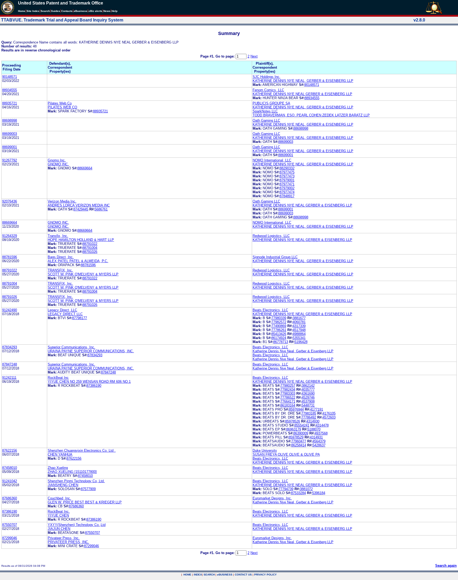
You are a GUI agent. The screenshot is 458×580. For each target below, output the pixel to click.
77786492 (308, 417)
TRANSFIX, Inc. (60, 270)
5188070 (313, 429)
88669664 (84, 168)
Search (45, 11)
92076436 (9, 201)
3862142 (308, 386)
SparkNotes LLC (265, 111)
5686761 (101, 209)
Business (80, 11)
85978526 (292, 421)
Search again (446, 566)
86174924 (278, 338)
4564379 (318, 441)
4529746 (308, 397)
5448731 (308, 405)
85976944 (296, 409)
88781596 (9, 257)
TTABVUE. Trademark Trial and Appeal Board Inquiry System (62, 20)
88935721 (9, 103)
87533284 (298, 493)
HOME (187, 574)
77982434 (287, 390)
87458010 (9, 468)
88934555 (9, 90)
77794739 (286, 489)
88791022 (89, 244)
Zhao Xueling (58, 468)
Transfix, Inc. (58, 236)
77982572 (278, 322)
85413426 (278, 334)
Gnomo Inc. (57, 160)
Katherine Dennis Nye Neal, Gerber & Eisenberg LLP (293, 351)
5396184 (318, 493)
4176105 (329, 413)
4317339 (299, 326)
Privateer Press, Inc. (64, 538)
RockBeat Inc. (59, 511)
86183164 (287, 405)
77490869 (278, 326)
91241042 (9, 481)
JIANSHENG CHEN (63, 485)
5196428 (300, 342)
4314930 (312, 421)
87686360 (9, 498)
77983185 (308, 413)
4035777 (308, 390)
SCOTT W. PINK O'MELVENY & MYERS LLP (83, 274)
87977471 (287, 184)
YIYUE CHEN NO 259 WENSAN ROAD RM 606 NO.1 (89, 382)
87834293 (9, 347)
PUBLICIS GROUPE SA (271, 103)
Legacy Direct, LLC (62, 310)
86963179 (293, 429)
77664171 (287, 401)
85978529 (296, 437)
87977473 (287, 176)
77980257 (287, 386)
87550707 (9, 525)
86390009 (300, 433)
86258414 (298, 445)
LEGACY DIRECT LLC (65, 314)
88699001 (9, 147)
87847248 (9, 364)
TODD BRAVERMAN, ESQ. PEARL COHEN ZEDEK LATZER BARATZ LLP (311, 115)
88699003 (9, 134)
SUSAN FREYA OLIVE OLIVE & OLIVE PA (286, 454)
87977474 (287, 192)
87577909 (88, 489)
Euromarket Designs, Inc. (272, 498)
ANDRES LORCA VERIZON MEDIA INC (79, 205)
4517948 (299, 330)
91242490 (9, 310)
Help (114, 11)
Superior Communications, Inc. (71, 347)
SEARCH (209, 574)
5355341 (299, 338)
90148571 (9, 77)
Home (21, 11)
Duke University (265, 450)
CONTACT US (243, 574)
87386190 (93, 386)
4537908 (308, 401)
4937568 (321, 433)
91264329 (9, 236)
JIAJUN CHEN (59, 529)
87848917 (287, 196)
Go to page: (225, 56)
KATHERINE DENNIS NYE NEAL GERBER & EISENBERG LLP (302, 94)
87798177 (79, 318)
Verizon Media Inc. (62, 201)
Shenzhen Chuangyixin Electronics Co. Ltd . (82, 450)
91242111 (9, 378)
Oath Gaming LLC (266, 120)
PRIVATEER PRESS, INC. (68, 542)
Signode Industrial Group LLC (275, 257)
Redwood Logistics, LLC (271, 236)
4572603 (329, 417)
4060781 (299, 322)
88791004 (89, 248)
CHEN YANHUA (60, 454)
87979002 (287, 188)
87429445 (80, 209)
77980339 (278, 318)
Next (254, 56)
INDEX (198, 574)
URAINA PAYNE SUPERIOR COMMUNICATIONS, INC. (91, 351)
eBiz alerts (95, 11)
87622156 (9, 450)
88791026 (89, 252)
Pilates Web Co (60, 103)
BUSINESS (224, 574)
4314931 (316, 437)
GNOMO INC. (58, 164)
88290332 (287, 168)
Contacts (67, 11)
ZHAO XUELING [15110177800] (72, 472)
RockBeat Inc (58, 378)
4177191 (316, 409)
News (107, 11)
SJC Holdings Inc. (266, 77)
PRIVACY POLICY (265, 574)
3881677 (299, 318)
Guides (55, 11)
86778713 (280, 342)
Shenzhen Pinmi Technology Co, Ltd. (76, 481)
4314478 (322, 425)
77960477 (298, 441)
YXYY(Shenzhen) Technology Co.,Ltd (76, 525)
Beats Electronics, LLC (270, 310)
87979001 (287, 180)
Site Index (33, 11)
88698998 (9, 120)
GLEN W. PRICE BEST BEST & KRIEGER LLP (85, 502)
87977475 (287, 172)
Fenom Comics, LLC (268, 90)
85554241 (301, 425)
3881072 (306, 489)
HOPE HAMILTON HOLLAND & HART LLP (81, 240)
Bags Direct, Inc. (61, 257)
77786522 (287, 397)
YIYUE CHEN (58, 515)
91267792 (9, 160)
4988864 (299, 334)
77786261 (278, 330)
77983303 (287, 394)
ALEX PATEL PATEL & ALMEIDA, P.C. (78, 261)
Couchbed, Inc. (59, 498)
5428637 (318, 445)
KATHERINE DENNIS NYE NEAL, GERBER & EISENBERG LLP (303, 81)
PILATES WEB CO (62, 107)
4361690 (308, 394)
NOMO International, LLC (272, 160)
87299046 (9, 538)
